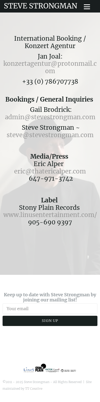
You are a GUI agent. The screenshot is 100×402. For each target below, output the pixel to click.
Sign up (50, 320)
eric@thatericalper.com (50, 171)
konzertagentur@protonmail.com (50, 67)
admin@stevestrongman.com (51, 117)
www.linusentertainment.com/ (50, 215)
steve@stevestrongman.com (50, 135)
